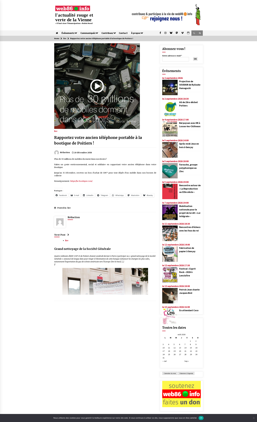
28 (185, 354)
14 (185, 348)
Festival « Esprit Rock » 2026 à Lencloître (187, 272)
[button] (194, 33)
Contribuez (107, 33)
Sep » (186, 361)
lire (55, 131)
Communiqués (87, 33)
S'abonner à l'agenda (186, 373)
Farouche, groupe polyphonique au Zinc (188, 168)
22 (191, 351)
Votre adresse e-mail (172, 55)
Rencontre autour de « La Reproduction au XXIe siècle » (190, 189)
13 (180, 348)
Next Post (59, 234)
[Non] (253, 418)
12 (174, 348)
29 (191, 354)
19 (174, 351)
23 (196, 351)
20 (180, 351)
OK (201, 418)
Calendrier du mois (170, 373)
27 (180, 354)
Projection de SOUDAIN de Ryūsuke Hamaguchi (189, 85)
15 (191, 348)
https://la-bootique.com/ (81, 181)
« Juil (165, 361)
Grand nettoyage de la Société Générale (82, 249)
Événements (68, 33)
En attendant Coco (189, 310)
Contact (123, 33)
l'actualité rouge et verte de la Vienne (74, 17)
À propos (135, 33)
